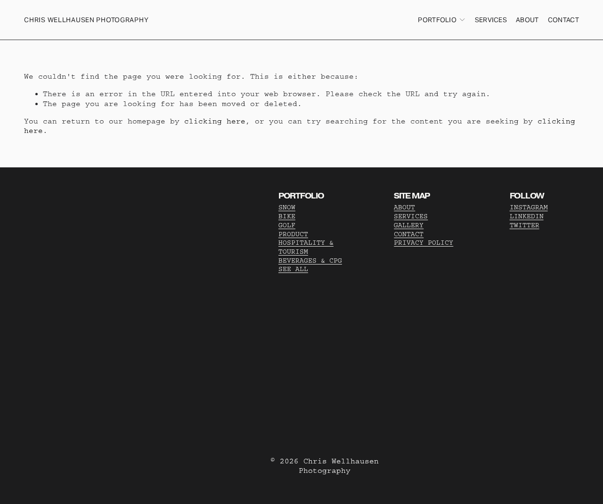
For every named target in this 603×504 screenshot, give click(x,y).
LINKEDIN (527, 216)
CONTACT (409, 234)
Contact (563, 20)
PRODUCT (293, 234)
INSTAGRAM (529, 207)
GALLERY (409, 225)
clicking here (214, 121)
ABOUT (404, 207)
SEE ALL (293, 269)
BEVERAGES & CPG (310, 260)
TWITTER (524, 225)
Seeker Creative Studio (172, 308)
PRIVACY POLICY (423, 243)
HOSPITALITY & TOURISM (306, 247)
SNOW (286, 207)
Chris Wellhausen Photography (86, 20)
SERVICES (411, 216)
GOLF (286, 225)
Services (491, 20)
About (527, 20)
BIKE (286, 216)
